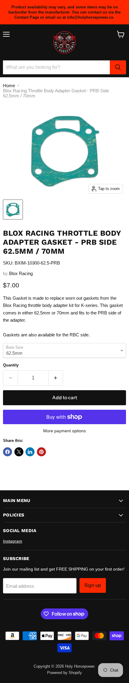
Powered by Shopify (64, 672)
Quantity (11, 365)
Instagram (12, 541)
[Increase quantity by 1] (56, 377)
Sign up (92, 585)
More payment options (64, 430)
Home (9, 85)
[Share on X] (18, 451)
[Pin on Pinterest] (41, 451)
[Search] (118, 67)
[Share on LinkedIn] (30, 451)
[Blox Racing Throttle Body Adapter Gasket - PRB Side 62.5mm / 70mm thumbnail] (12, 209)
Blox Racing (21, 273)
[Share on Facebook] (7, 451)
